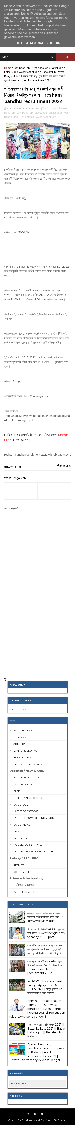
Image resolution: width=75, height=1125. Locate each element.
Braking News (23, 757)
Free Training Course (28, 797)
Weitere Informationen (34, 43)
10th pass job (22, 67)
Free (16, 791)
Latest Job (57, 67)
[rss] (28, 1114)
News (17, 831)
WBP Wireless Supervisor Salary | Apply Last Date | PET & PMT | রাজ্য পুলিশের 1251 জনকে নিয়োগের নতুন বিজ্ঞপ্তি (45, 987)
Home (7, 67)
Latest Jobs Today (26, 811)
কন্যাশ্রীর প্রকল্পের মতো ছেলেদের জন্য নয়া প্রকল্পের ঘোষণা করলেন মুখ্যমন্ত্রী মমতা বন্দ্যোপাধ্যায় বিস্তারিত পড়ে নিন (45, 949)
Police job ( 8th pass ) (28, 844)
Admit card (21, 743)
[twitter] (42, 1114)
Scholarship (49, 71)
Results (18, 865)
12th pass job (40, 67)
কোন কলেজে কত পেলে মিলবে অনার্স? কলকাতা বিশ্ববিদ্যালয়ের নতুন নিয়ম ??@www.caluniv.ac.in (45, 917)
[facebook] (35, 1114)
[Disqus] (37, 622)
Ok (58, 43)
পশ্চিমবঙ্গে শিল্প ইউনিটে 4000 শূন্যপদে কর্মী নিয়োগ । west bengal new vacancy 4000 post (46, 933)
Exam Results (22, 784)
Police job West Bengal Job (33, 851)
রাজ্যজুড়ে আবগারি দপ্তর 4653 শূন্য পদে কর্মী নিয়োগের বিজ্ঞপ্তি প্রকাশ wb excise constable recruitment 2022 (45, 967)
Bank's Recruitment (27, 750)
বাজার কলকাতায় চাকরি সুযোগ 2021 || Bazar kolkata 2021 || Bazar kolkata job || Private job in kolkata (46, 1030)
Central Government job (31, 764)
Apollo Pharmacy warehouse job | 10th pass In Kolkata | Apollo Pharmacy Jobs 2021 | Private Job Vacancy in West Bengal (36, 1052)
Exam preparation (26, 777)
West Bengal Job (46, 116)
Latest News (21, 824)
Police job (21, 838)
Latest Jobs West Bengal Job (21, 71)
